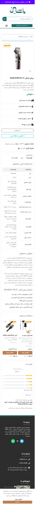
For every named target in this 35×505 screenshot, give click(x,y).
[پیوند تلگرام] (18, 148)
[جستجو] (4, 19)
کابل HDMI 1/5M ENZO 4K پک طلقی (10, 336)
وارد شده (14, 408)
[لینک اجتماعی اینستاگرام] (24, 148)
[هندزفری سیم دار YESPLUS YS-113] (25, 326)
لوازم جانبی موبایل (26, 343)
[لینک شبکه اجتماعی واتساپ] (21, 148)
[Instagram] (17, 441)
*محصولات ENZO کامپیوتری (10, 339)
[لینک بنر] (17, 2)
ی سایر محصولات (23, 37)
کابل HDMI (14, 338)
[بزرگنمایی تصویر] (30, 71)
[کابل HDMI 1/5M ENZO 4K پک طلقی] (10, 326)
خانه (31, 37)
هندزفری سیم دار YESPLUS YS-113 (26, 336)
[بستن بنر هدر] (2, 2)
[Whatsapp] (13, 441)
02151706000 (23, 459)
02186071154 (23, 463)
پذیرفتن (17, 502)
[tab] (29, 157)
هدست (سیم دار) (27, 338)
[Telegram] (22, 441)
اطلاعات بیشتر (18, 499)
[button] (6, 25)
